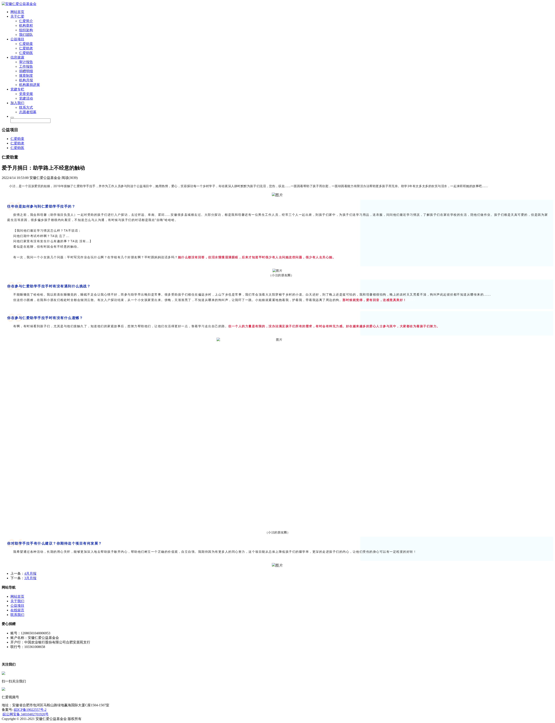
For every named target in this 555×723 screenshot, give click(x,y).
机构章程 (26, 25)
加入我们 (17, 103)
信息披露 (17, 57)
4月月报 (30, 573)
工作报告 (26, 66)
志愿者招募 (27, 112)
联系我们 (17, 615)
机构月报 (26, 80)
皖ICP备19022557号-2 (30, 710)
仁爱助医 (26, 53)
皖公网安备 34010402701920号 (26, 714)
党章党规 (26, 94)
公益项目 (17, 39)
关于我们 (17, 601)
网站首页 (17, 12)
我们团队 (26, 34)
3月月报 (30, 578)
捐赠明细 (26, 71)
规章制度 (26, 75)
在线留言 (17, 610)
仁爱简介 (26, 21)
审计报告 (26, 62)
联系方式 (26, 107)
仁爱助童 (26, 44)
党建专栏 (17, 89)
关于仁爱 (17, 16)
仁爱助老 (26, 48)
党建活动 (26, 98)
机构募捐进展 (29, 85)
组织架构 (26, 30)
